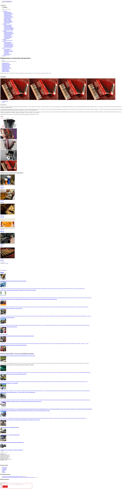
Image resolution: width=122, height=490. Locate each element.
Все (7, 263)
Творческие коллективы (8, 16)
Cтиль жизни (6, 52)
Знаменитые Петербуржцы (8, 21)
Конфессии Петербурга (8, 12)
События (3, 41)
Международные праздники (8, 46)
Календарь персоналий (8, 24)
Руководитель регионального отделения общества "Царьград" (12, 476)
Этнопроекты (4, 30)
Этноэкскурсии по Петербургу (9, 28)
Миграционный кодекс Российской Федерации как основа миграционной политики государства (18, 477)
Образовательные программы (9, 33)
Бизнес (2, 272)
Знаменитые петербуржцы (8, 27)
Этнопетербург (4, 11)
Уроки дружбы (6, 38)
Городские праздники (7, 43)
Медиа (3, 471)
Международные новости (8, 50)
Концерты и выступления (8, 31)
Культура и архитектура (8, 22)
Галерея (3, 102)
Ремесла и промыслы (7, 19)
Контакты (3, 55)
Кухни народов (6, 53)
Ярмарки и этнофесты (7, 20)
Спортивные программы (8, 36)
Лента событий (6, 49)
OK (5, 486)
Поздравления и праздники (8, 51)
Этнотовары (4, 39)
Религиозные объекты (7, 26)
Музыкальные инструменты (8, 17)
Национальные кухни (7, 15)
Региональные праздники (8, 45)
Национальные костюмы (8, 40)
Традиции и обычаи (7, 18)
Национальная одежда (7, 14)
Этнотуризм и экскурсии (8, 35)
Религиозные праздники (8, 47)
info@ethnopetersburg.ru (8, 1)
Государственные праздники (8, 44)
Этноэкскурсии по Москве (8, 29)
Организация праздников (8, 32)
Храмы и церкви (7, 23)
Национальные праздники (8, 13)
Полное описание (5, 101)
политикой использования (17, 484)
